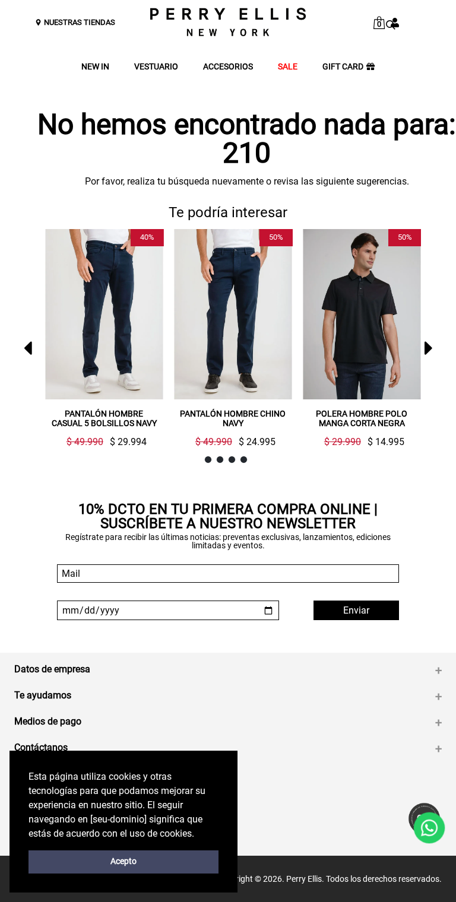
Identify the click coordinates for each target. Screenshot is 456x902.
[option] (99, 342)
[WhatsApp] (429, 828)
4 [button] (244, 459)
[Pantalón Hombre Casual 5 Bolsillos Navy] (104, 314)
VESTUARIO (156, 66)
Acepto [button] (123, 861)
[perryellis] (228, 22)
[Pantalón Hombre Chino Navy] (233, 314)
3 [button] (232, 459)
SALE (287, 66)
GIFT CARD (342, 66)
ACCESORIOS (228, 66)
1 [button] (208, 459)
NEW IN (95, 66)
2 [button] (220, 459)
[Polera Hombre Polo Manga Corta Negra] (362, 314)
